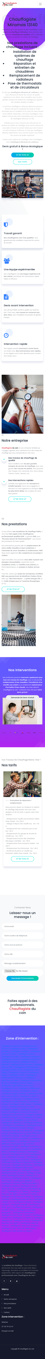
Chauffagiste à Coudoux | (31, 1170)
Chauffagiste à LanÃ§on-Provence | (15, 1101)
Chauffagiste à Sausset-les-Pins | (22, 1107)
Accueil (6, 1294)
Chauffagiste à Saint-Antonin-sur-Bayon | (17, 1231)
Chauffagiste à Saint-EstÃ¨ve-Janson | (25, 1225)
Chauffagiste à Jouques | (17, 1157)
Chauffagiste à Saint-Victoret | (13, 1115)
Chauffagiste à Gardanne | (31, 1059)
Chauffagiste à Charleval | (11, 1183)
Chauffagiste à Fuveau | (11, 1091)
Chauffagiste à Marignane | (31, 1056)
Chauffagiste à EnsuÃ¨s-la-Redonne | (16, 1138)
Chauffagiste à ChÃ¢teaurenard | (26, 1067)
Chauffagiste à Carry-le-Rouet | (26, 1120)
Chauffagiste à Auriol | (17, 1075)
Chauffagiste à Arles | (19, 1048)
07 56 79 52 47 (22, 155)
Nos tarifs (22, 162)
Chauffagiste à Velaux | (32, 1099)
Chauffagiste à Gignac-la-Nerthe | (15, 1093)
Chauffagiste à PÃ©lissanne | (30, 1088)
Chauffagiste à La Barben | (23, 1218)
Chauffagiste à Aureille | (20, 1204)
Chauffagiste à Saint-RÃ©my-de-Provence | (18, 1085)
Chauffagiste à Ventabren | (21, 1149)
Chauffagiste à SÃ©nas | (34, 1115)
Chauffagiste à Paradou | (22, 1207)
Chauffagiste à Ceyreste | (21, 1159)
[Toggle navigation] (40, 4)
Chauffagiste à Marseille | (11, 1046)
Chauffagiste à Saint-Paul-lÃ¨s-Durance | (17, 1215)
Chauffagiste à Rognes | (11, 1146)
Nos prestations (10, 1303)
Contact (7, 1312)
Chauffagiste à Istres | (26, 1054)
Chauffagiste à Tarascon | (19, 1072)
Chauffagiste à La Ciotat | (11, 1059)
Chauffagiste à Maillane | (11, 1186)
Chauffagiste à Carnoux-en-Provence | (23, 1112)
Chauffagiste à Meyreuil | (11, 1136)
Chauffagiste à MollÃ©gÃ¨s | (24, 1181)
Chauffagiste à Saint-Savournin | (14, 1173)
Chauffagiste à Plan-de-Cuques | (22, 1083)
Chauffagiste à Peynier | (21, 1178)
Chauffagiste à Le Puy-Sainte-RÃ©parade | (26, 1133)
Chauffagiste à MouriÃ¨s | (12, 1170)
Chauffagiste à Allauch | (11, 1062)
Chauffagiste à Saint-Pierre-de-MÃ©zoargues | (19, 1228)
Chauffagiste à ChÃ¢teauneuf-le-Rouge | (17, 1196)
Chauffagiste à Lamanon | (23, 1202)
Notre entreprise (10, 1299)
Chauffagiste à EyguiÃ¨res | (12, 1117)
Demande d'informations (22, 978)
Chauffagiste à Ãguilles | (11, 1109)
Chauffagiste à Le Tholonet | (19, 1191)
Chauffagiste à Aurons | (23, 1220)
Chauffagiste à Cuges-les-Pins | (23, 1144)
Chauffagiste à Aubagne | (21, 1051)
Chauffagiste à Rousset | (18, 1151)
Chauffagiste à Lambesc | (29, 1091)
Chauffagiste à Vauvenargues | (24, 1212)
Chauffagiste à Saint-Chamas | (21, 1104)
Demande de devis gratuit (22, 697)
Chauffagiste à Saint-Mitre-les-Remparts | (18, 1130)
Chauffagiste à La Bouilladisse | (15, 1125)
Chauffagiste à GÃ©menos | (12, 1122)
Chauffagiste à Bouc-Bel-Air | (13, 1070)
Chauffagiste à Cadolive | (29, 1194)
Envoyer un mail (7, 1331)
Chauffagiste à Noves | (30, 1136)
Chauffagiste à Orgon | (17, 1175)
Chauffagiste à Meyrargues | (23, 1167)
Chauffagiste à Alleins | (30, 1183)
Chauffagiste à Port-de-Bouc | (22, 1064)
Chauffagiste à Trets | (10, 1088)
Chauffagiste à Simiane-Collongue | (22, 1128)
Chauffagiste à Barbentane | (23, 1165)
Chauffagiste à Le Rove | (20, 1154)
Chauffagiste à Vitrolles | (11, 1056)
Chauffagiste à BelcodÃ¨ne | (22, 1199)
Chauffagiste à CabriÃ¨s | (29, 1096)
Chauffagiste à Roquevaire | (12, 1099)
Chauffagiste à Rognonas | (22, 1162)
